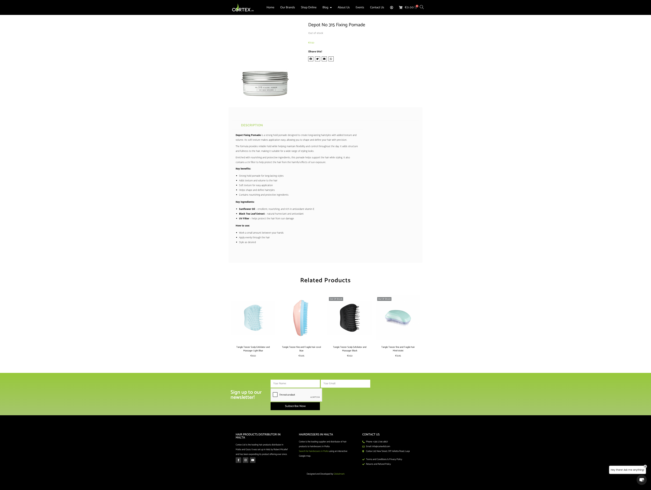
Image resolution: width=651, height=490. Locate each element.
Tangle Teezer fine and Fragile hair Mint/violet (398, 349)
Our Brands (287, 7)
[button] (310, 58)
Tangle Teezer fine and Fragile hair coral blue (301, 349)
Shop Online (309, 7)
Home (270, 7)
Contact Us (377, 7)
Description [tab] (252, 125)
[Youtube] (252, 460)
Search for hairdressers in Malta (314, 451)
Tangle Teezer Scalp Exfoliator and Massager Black (349, 349)
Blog (325, 7)
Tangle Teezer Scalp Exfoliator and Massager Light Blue (253, 349)
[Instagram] (245, 460)
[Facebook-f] (238, 460)
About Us (344, 7)
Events (360, 7)
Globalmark (339, 474)
